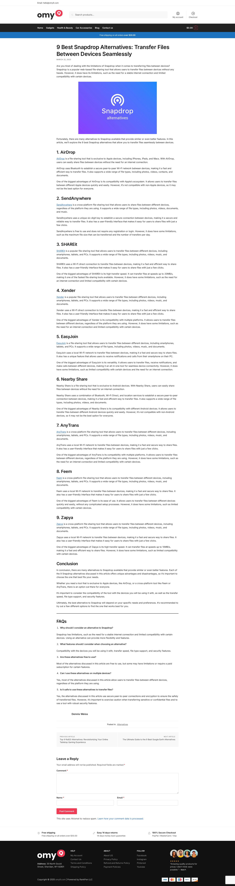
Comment (62, 770)
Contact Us (76, 859)
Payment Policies (112, 867)
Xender (60, 297)
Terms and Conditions (81, 863)
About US (108, 855)
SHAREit (61, 250)
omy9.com (60, 879)
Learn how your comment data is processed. (121, 818)
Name (60, 797)
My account (178, 17)
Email (120, 797)
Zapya (60, 524)
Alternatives (122, 724)
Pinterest (141, 863)
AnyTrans (61, 431)
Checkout (193, 17)
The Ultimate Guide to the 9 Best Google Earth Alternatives (149, 739)
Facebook (142, 855)
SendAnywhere (64, 204)
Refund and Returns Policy (117, 863)
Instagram (142, 859)
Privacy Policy (111, 859)
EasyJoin (61, 343)
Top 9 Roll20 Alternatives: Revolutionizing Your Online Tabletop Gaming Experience (84, 740)
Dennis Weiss (80, 714)
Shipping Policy (78, 867)
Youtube (141, 867)
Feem (59, 478)
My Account (76, 855)
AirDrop (61, 158)
